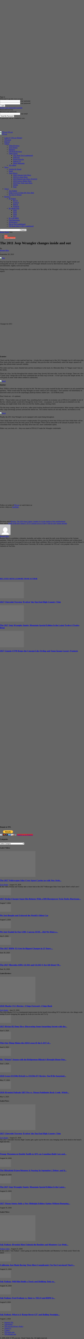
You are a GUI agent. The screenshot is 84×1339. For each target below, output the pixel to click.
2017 (15, 216)
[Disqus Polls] (42, 681)
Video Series (13, 153)
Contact (7, 1330)
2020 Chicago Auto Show (22, 175)
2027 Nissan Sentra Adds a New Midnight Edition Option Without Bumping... (35, 1203)
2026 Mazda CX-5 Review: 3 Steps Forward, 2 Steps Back (26, 1006)
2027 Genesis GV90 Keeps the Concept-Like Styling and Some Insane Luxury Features (39, 651)
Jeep (5, 236)
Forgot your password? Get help (11, 108)
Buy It (15, 201)
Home (2, 232)
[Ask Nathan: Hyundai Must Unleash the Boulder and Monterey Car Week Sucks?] (17, 1240)
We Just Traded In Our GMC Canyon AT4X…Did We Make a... (29, 932)
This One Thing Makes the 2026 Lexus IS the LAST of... (25, 1043)
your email (24, 114)
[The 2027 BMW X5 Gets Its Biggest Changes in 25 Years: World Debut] (5, 944)
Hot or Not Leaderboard (17, 224)
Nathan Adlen (5, 1249)
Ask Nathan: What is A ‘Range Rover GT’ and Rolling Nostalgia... (30, 1314)
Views (6, 189)
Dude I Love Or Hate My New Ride (21, 193)
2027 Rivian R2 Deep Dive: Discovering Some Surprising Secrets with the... (33, 1026)
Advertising (8, 1324)
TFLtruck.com (9, 1332)
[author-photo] (5, 534)
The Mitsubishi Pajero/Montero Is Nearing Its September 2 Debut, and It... (33, 1170)
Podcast (7, 142)
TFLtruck (7, 140)
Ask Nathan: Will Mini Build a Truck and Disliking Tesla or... (27, 1281)
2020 (15, 210)
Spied (11, 171)
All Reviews (13, 222)
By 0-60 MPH (14, 218)
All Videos (12, 165)
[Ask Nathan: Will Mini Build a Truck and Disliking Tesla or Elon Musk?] (5, 1277)
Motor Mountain (18, 163)
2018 (15, 214)
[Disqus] (42, 738)
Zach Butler (4, 885)
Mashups (12, 150)
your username (25, 101)
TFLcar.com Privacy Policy (13, 1326)
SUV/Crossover (9, 238)
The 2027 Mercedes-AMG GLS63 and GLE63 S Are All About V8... (30, 965)
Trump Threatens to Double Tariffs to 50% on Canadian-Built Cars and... (33, 1154)
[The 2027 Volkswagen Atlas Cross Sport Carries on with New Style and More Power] (17, 876)
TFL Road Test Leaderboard (23, 155)
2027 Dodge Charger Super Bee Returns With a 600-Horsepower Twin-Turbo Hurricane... (40, 899)
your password (25, 103)
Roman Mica (4, 250)
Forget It (16, 206)
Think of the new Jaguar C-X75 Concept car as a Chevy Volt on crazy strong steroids (37, 523)
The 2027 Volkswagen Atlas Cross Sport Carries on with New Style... (30, 880)
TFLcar (16, 505)
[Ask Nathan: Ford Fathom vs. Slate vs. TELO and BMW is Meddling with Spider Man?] (5, 1294)
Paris (15, 187)
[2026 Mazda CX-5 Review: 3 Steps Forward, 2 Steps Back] (17, 1002)
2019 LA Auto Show (20, 177)
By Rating (12, 199)
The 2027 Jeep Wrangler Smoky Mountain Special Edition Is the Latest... (33, 1187)
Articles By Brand (15, 169)
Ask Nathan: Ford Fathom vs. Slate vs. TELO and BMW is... (27, 1298)
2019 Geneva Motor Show (22, 181)
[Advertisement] (25, 515)
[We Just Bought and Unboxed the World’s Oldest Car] (5, 911)
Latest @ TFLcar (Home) (13, 138)
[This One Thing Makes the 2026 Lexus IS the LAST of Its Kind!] (5, 1039)
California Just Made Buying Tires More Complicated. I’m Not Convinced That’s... (37, 1265)
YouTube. (15, 507)
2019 (15, 212)
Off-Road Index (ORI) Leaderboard (21, 226)
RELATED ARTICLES (9, 579)
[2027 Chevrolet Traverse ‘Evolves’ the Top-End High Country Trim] (12, 598)
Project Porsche (18, 159)
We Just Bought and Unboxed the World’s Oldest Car (24, 915)
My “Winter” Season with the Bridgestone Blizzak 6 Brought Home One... (33, 1059)
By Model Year (14, 208)
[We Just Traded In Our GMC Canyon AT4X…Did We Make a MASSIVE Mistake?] (5, 928)
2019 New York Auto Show (22, 183)
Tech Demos (13, 148)
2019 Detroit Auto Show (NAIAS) (25, 179)
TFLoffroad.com (10, 1334)
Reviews (7, 197)
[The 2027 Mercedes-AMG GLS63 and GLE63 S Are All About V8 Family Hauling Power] (5, 961)
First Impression (14, 220)
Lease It (16, 202)
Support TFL (8, 1322)
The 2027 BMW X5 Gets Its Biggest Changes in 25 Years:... (26, 948)
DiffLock (16, 157)
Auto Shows (13, 173)
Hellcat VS (17, 161)
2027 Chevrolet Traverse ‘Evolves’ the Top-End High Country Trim (30, 602)
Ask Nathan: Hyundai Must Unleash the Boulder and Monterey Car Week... (34, 1244)
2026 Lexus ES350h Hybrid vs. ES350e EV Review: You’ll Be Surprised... (33, 1076)
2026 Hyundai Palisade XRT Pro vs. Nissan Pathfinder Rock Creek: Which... (34, 1092)
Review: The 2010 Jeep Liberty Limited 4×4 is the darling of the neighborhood (38, 521)
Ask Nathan (13, 191)
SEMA (15, 185)
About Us (7, 1328)
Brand (7, 232)
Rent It (15, 204)
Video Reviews (14, 146)
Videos (6, 144)
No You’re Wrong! (15, 195)
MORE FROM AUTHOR (27, 579)
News (6, 167)
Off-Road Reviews (15, 151)
